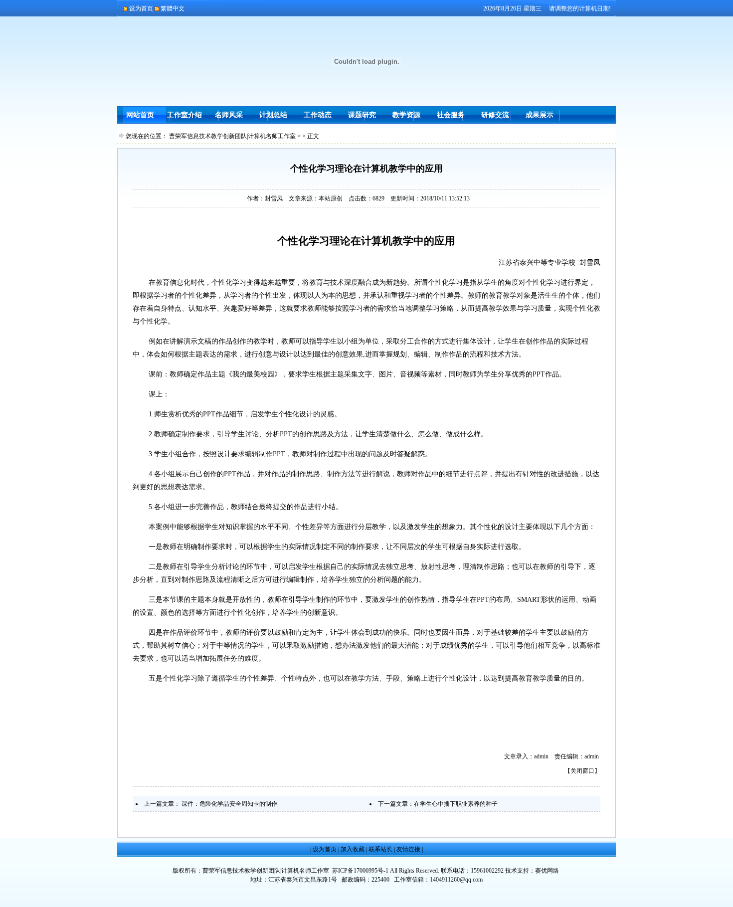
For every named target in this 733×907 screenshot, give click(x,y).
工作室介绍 (184, 115)
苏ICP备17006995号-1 (360, 870)
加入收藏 (353, 849)
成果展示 (539, 115)
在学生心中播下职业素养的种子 (456, 803)
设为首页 (325, 849)
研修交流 (495, 115)
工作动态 (318, 115)
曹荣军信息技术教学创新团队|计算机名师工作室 (232, 136)
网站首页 (140, 115)
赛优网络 (547, 870)
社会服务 (451, 115)
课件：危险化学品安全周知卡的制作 (229, 803)
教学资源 (406, 115)
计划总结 (273, 115)
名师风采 (229, 115)
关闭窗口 (582, 770)
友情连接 (408, 849)
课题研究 (362, 115)
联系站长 (380, 849)
